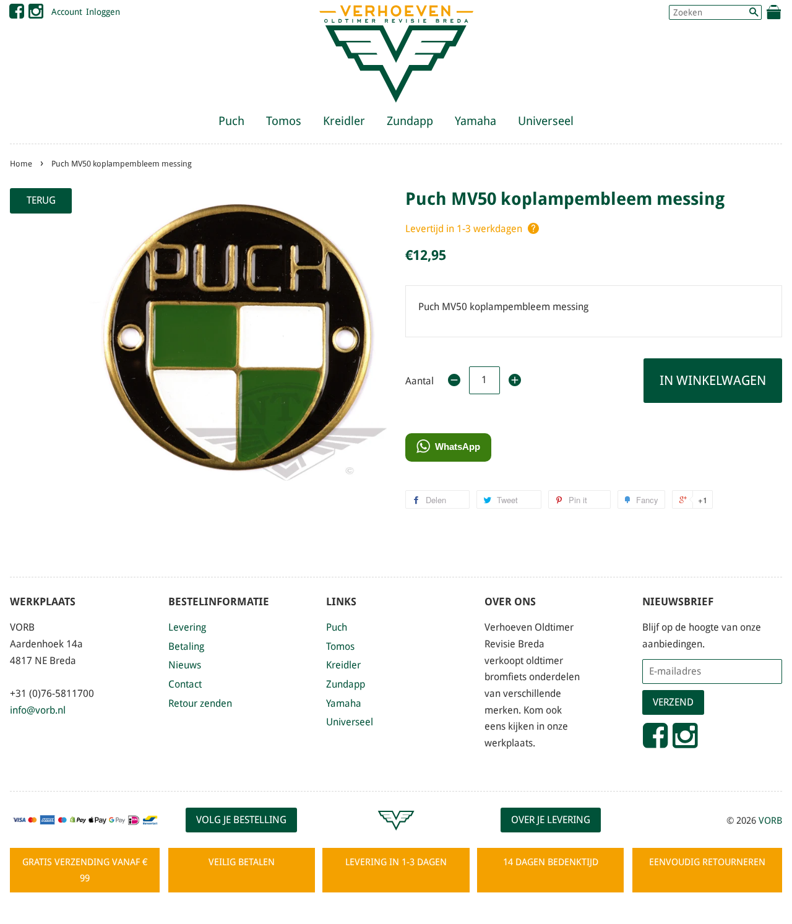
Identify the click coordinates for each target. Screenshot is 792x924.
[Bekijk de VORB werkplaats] (396, 836)
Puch (231, 121)
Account (66, 12)
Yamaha (475, 121)
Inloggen (103, 12)
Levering (187, 627)
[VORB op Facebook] (16, 14)
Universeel (546, 121)
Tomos (283, 121)
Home (21, 163)
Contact (185, 684)
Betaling (186, 646)
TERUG (41, 200)
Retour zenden (200, 703)
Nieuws (184, 665)
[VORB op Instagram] (35, 14)
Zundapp (410, 121)
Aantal (419, 381)
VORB (770, 820)
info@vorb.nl (38, 710)
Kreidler (344, 121)
